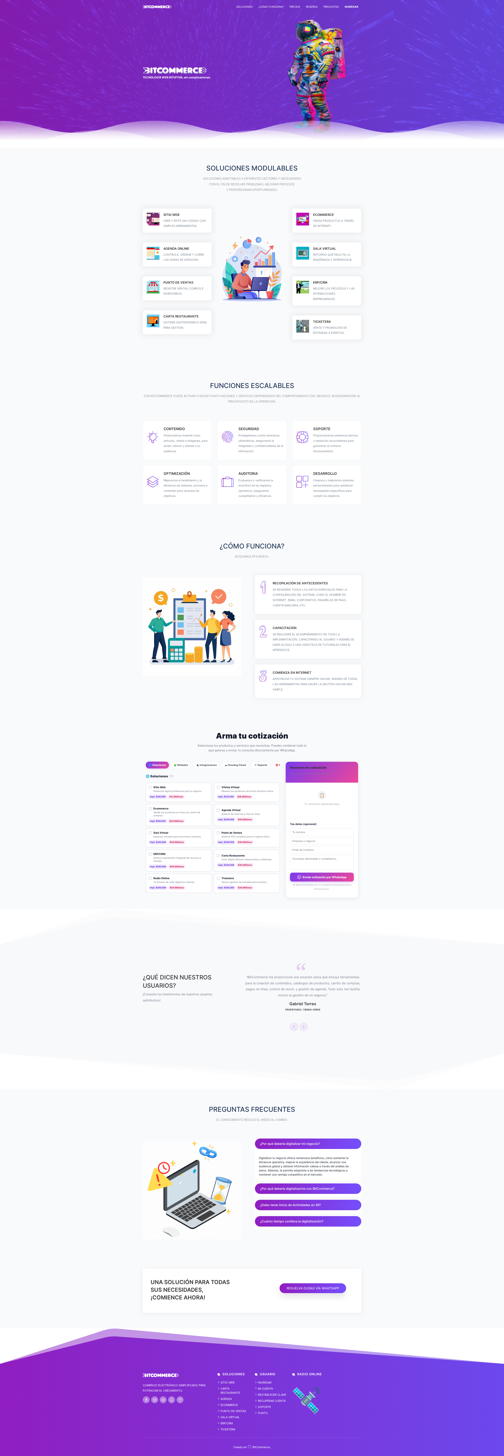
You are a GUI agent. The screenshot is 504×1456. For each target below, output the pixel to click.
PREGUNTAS (331, 6)
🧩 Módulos (181, 765)
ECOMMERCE (229, 1405)
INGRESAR (264, 1382)
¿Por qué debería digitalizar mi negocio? (290, 1144)
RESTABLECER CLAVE (272, 1394)
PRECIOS (294, 6)
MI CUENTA (265, 1388)
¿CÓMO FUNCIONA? (271, 6)
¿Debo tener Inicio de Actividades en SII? (290, 1205)
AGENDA (226, 1398)
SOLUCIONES (244, 6)
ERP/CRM (226, 1423)
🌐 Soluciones (157, 765)
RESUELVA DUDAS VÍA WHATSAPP (313, 1288)
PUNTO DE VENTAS (233, 1411)
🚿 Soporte (260, 765)
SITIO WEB (227, 1382)
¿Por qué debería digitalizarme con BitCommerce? (297, 1189)
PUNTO (263, 1413)
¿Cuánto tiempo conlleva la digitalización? (291, 1221)
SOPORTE (264, 1407)
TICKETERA (227, 1429)
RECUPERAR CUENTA (272, 1400)
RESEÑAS (312, 6)
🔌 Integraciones (206, 765)
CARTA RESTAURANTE (230, 1390)
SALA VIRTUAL (230, 1417)
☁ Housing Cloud (235, 765)
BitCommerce (261, 1447)
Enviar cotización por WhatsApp (324, 877)
